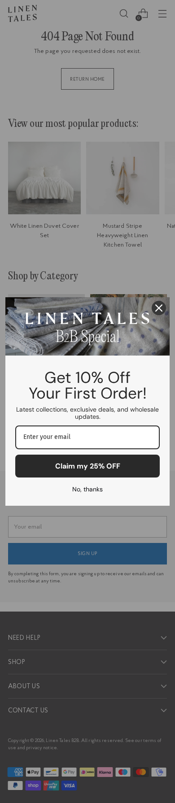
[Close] (159, 308)
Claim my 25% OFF (87, 466)
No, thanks (87, 489)
